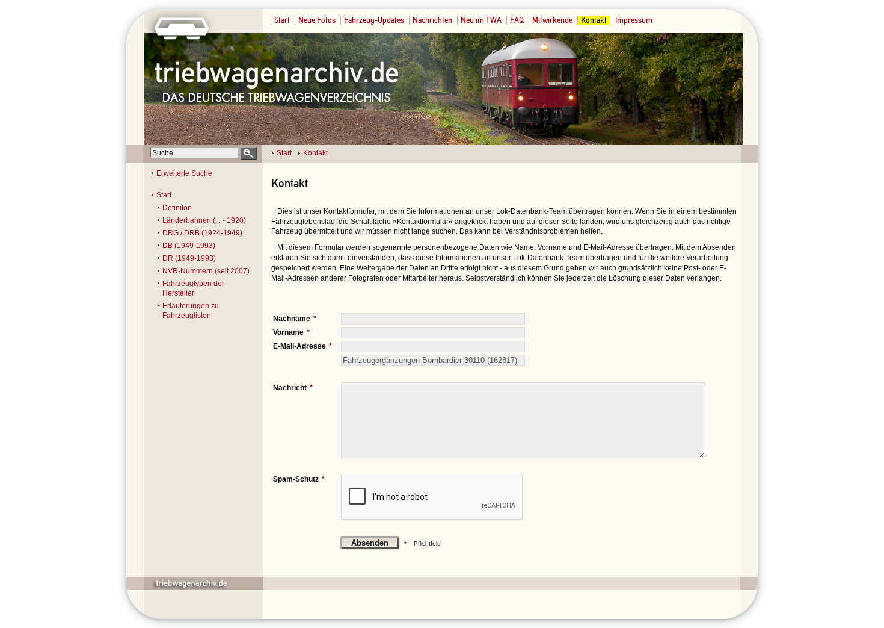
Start (282, 20)
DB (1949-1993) (188, 245)
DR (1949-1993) (189, 258)
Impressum (633, 20)
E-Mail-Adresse (299, 346)
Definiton (177, 208)
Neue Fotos (317, 20)
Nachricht (290, 388)
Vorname (288, 332)
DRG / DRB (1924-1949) (202, 233)
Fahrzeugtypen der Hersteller (193, 288)
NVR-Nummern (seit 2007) (206, 271)
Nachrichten (432, 20)
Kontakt (594, 20)
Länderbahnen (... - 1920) (204, 220)
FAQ (517, 20)
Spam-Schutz (296, 479)
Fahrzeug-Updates (374, 20)
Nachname (291, 318)
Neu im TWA (481, 20)
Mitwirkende (552, 20)
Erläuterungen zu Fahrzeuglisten (190, 311)
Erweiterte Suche (184, 173)
